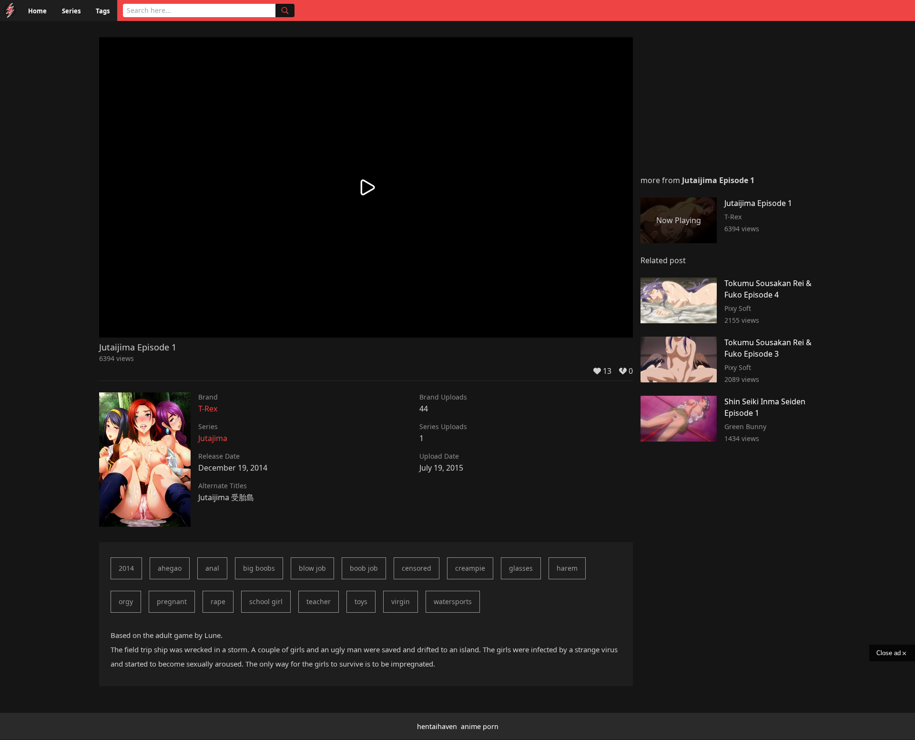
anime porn (479, 726)
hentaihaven (437, 726)
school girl (266, 601)
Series (71, 11)
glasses (521, 568)
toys (361, 601)
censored (416, 568)
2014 (126, 568)
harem (567, 568)
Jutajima (212, 438)
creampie (470, 568)
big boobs (259, 568)
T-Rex (207, 408)
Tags (103, 11)
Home (37, 11)
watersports (453, 601)
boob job (364, 568)
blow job (312, 568)
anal (212, 568)
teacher (318, 601)
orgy (126, 601)
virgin (400, 601)
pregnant (172, 601)
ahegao (170, 568)
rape (218, 601)
